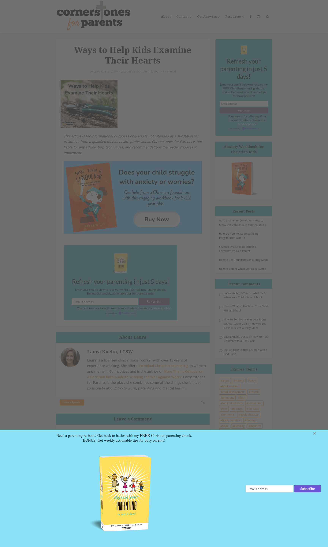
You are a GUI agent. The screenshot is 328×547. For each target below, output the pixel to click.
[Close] (319, 433)
